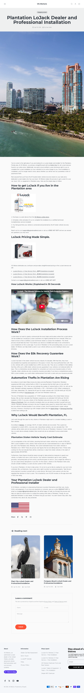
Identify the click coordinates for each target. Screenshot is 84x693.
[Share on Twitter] (22, 517)
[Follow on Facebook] (5, 681)
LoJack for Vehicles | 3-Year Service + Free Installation (49, 654)
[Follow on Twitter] (9, 681)
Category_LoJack (42, 12)
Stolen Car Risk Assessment (29, 653)
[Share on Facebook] (17, 517)
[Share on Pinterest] (26, 517)
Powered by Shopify (20, 686)
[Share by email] (30, 517)
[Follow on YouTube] (17, 681)
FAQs (22, 662)
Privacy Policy (48, 601)
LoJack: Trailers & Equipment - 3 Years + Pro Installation (51, 669)
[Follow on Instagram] (13, 681)
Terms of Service (59, 601)
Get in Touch (24, 656)
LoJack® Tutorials (26, 659)
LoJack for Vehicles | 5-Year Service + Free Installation (49, 659)
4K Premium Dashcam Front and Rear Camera (51, 664)
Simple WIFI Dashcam (47, 673)
